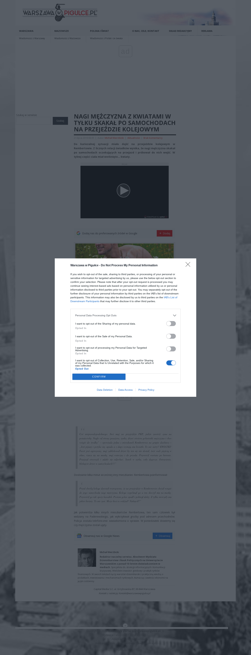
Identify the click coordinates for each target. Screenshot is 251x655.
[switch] (171, 323)
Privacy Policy (146, 389)
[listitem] (125, 315)
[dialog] (125, 327)
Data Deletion (105, 389)
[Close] (189, 265)
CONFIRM (99, 376)
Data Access (125, 389)
